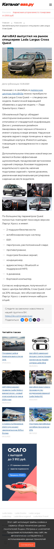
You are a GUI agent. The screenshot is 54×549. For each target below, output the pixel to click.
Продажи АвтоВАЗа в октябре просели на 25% (39, 427)
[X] (34, 320)
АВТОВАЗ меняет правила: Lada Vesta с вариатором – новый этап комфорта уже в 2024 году (12, 393)
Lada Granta (20, 513)
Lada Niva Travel (40, 516)
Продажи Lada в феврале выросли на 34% (12, 356)
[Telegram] (30, 320)
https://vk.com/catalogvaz (18, 316)
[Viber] (38, 320)
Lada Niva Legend (22, 516)
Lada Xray (6, 516)
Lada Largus (34, 513)
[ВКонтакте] (22, 320)
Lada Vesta (7, 513)
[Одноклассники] (26, 320)
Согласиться (27, 545)
